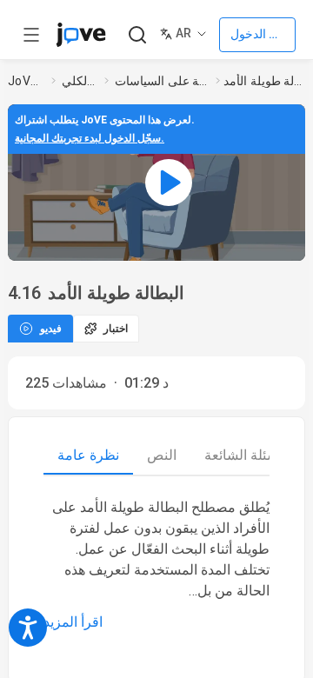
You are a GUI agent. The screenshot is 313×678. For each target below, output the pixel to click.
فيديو (51, 328)
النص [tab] (161, 455)
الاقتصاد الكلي (79, 81)
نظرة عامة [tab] (88, 455)
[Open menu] (31, 35)
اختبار (115, 328)
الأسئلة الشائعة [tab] (247, 455)
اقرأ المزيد (73, 622)
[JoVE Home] (81, 35)
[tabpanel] (156, 565)
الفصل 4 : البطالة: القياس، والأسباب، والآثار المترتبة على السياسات (162, 81)
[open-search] (137, 35)
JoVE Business (26, 81)
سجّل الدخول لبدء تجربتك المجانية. (89, 138)
